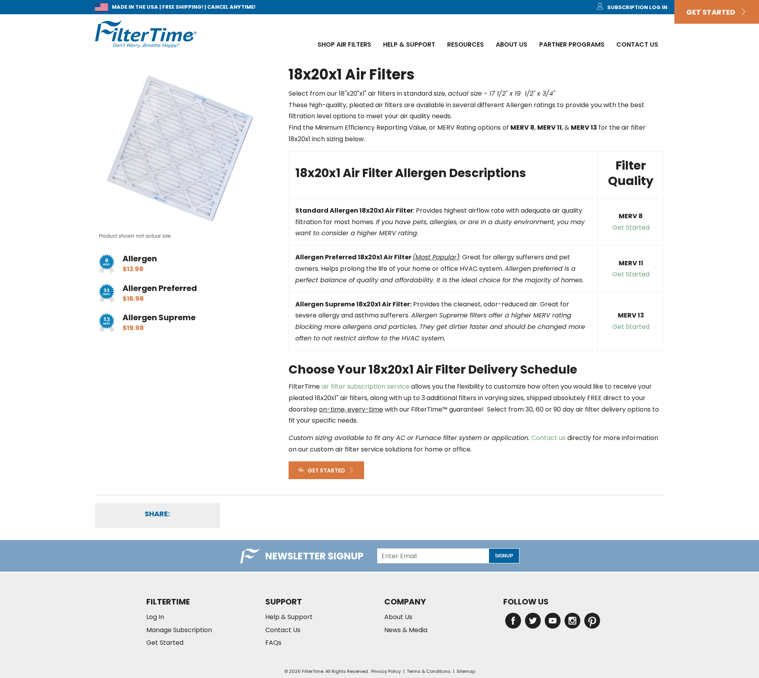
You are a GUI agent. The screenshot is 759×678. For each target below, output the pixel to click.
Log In (155, 617)
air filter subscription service (365, 386)
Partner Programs (571, 44)
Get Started (713, 12)
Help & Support (409, 44)
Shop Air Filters (344, 44)
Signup (504, 556)
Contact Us (637, 44)
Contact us (548, 437)
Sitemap (466, 671)
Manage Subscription (179, 630)
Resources (465, 44)
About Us (511, 44)
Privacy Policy (386, 671)
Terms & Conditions (429, 671)
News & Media (405, 630)
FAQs (273, 642)
